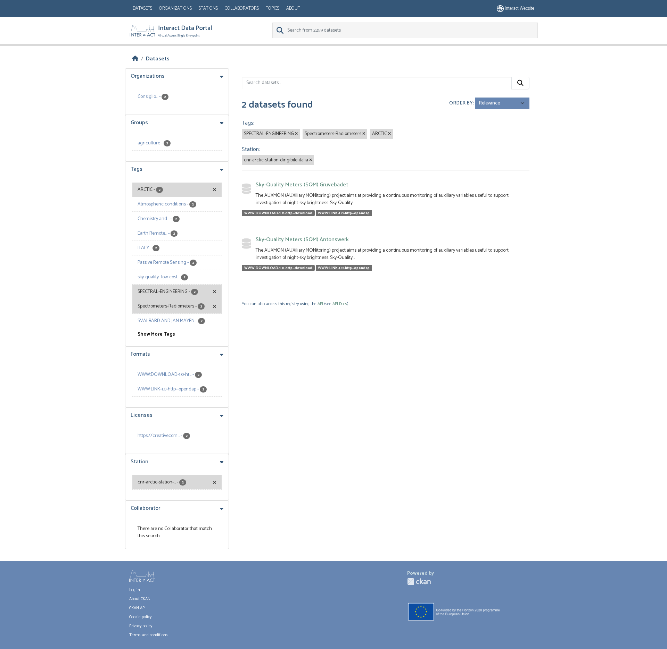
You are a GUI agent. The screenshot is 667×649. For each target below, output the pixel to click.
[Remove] (296, 134)
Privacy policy (140, 626)
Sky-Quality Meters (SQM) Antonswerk (302, 239)
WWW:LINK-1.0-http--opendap (344, 213)
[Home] (135, 59)
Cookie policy (140, 617)
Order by (461, 103)
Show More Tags (156, 334)
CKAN (419, 581)
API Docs (339, 304)
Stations (208, 8)
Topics (272, 8)
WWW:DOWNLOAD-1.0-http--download (278, 213)
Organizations (175, 8)
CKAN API (137, 608)
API (320, 304)
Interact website (519, 8)
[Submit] (520, 83)
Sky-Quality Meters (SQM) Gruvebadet (302, 184)
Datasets (142, 8)
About (293, 8)
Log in (134, 590)
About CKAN (139, 599)
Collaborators (242, 8)
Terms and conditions (148, 635)
